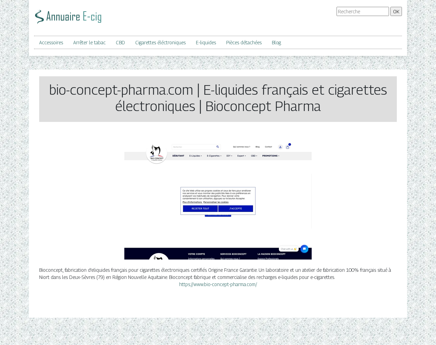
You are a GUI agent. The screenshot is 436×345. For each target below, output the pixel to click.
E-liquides (206, 42)
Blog (276, 42)
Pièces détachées (244, 42)
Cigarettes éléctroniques (160, 42)
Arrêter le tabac (89, 42)
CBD (120, 42)
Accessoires (51, 42)
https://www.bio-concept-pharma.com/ (218, 284)
